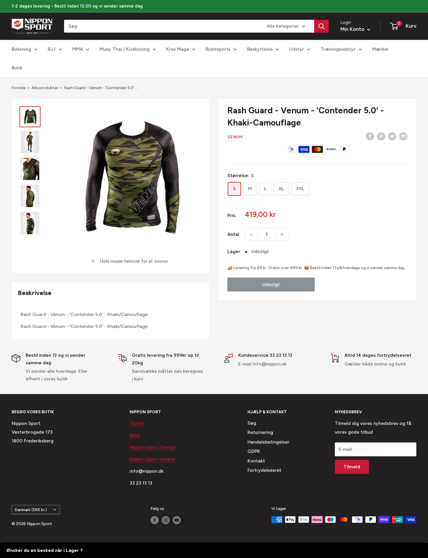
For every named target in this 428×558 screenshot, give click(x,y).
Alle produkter (44, 87)
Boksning (21, 49)
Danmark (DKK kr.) (31, 509)
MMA (77, 49)
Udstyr (296, 49)
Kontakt (256, 461)
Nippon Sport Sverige (153, 447)
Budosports (218, 49)
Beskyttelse (260, 49)
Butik (17, 67)
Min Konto (353, 29)
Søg (251, 423)
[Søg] (321, 26)
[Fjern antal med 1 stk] (251, 234)
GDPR (253, 451)
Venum (234, 137)
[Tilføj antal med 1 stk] (282, 234)
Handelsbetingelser (268, 442)
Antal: (233, 234)
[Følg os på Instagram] (166, 520)
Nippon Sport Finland (152, 459)
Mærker (380, 49)
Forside (19, 87)
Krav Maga (177, 49)
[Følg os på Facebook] (155, 520)
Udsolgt (271, 284)
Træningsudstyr (338, 49)
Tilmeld (352, 466)
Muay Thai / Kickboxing (125, 49)
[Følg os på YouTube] (177, 520)
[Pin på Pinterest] (381, 136)
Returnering (260, 432)
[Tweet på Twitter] (392, 136)
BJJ (52, 49)
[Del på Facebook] (370, 136)
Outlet (137, 423)
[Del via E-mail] (403, 136)
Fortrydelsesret (264, 470)
